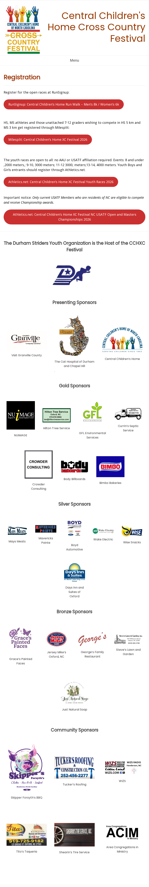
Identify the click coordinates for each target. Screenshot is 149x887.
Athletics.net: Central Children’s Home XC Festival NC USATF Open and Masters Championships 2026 (74, 217)
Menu (74, 60)
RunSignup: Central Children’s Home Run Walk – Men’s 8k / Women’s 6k (63, 104)
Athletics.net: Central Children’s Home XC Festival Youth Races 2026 (60, 182)
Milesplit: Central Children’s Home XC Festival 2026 (47, 139)
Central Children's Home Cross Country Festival (96, 27)
